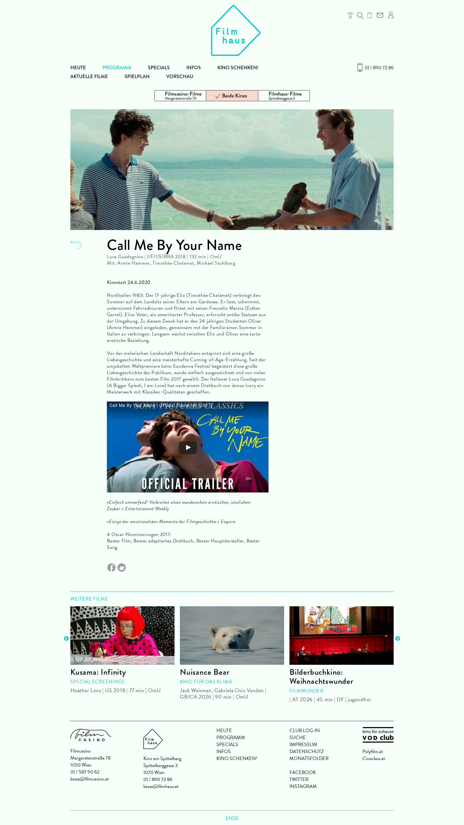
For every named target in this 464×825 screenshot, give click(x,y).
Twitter (299, 779)
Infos (193, 68)
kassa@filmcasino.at (89, 778)
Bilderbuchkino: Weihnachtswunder (321, 676)
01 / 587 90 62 (84, 771)
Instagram (303, 786)
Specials (159, 68)
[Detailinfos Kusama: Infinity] (122, 635)
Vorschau (179, 76)
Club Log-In (304, 730)
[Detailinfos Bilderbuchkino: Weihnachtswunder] (341, 635)
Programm (117, 68)
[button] (350, 15)
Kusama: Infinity (98, 672)
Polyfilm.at (373, 751)
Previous (66, 638)
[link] (369, 15)
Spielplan (137, 76)
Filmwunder (306, 690)
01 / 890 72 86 (379, 67)
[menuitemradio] (180, 95)
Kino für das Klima (206, 681)
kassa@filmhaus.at (161, 786)
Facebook (302, 772)
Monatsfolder (309, 758)
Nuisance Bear (204, 672)
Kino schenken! (238, 68)
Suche (297, 737)
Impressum (303, 744)
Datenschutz (306, 751)
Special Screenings (97, 681)
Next (397, 638)
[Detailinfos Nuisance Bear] (232, 635)
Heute (78, 68)
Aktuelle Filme (89, 76)
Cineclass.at (374, 758)
